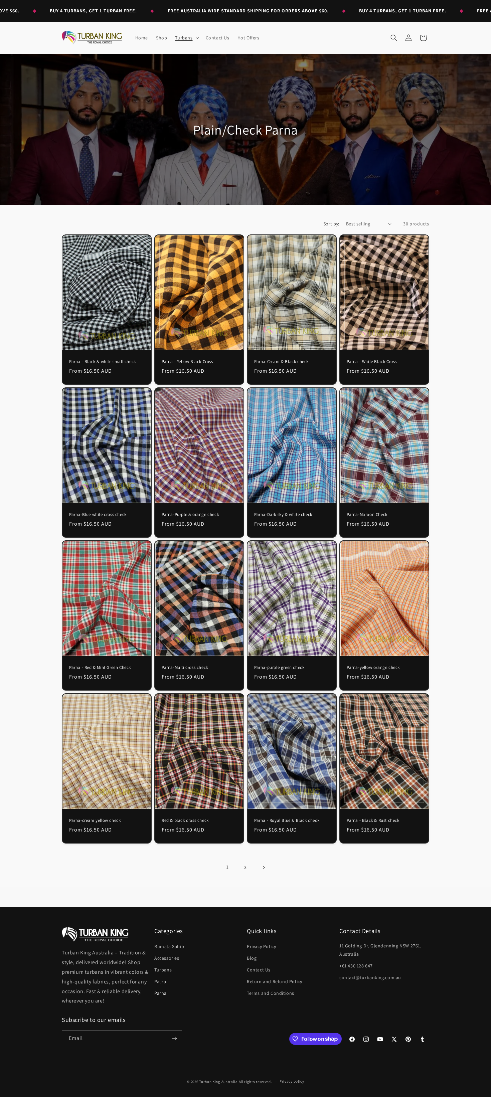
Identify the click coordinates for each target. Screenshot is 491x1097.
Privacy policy (292, 1081)
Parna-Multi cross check (185, 667)
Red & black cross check (185, 820)
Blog (252, 958)
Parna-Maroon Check (367, 514)
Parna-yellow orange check (373, 667)
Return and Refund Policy (274, 981)
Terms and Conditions (270, 993)
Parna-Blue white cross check (98, 514)
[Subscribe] (174, 1038)
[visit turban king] (95, 934)
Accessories (166, 958)
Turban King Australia (218, 1081)
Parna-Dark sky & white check (283, 514)
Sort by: (331, 224)
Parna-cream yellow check (95, 820)
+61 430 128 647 (356, 966)
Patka (160, 981)
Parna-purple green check (279, 667)
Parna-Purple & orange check (190, 514)
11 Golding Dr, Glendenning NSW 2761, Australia (380, 950)
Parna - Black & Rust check (373, 820)
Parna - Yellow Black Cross (187, 361)
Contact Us (259, 970)
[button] (186, 38)
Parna (160, 993)
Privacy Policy (261, 946)
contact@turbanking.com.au (370, 977)
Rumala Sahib (169, 946)
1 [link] (227, 867)
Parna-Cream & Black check (281, 361)
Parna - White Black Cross (372, 361)
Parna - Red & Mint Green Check (100, 667)
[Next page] (263, 867)
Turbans (163, 970)
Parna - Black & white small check (102, 361)
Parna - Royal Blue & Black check (286, 820)
